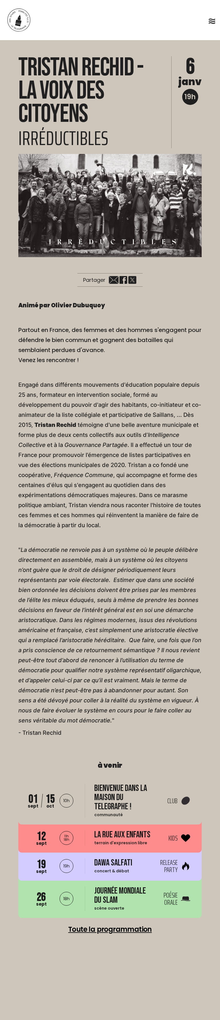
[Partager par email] (114, 280)
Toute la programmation (110, 929)
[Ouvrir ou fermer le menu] (212, 21)
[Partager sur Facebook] (123, 280)
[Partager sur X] (132, 280)
